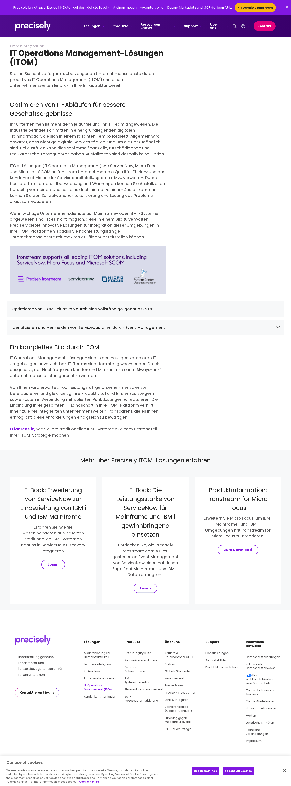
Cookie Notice (89, 782)
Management (174, 678)
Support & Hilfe (215, 660)
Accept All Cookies (238, 771)
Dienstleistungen (217, 653)
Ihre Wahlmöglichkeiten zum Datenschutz (259, 679)
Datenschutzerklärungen (263, 657)
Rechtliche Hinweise (255, 644)
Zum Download (238, 549)
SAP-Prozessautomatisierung (141, 698)
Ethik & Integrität (176, 700)
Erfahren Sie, (22, 429)
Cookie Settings (205, 771)
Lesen (53, 564)
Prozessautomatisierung (100, 678)
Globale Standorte (177, 671)
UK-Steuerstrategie (178, 729)
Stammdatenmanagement (144, 689)
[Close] (284, 770)
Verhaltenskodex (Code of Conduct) (178, 709)
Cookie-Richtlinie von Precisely (260, 692)
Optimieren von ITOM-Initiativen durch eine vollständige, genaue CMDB (82, 309)
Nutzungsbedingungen (261, 708)
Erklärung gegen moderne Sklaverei (178, 720)
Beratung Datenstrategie (135, 669)
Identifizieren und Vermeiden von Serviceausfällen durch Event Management (88, 327)
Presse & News (175, 685)
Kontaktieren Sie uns (37, 692)
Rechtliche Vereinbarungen (257, 732)
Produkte (120, 26)
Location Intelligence (98, 664)
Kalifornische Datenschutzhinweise (261, 666)
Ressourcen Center (150, 26)
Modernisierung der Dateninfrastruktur (97, 655)
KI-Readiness (93, 671)
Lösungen (92, 26)
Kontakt (265, 26)
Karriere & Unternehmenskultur (179, 655)
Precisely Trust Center (180, 693)
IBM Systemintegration (137, 680)
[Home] (33, 26)
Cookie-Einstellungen (260, 701)
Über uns (214, 26)
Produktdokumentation (221, 667)
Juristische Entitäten (260, 723)
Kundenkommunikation (100, 697)
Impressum (254, 741)
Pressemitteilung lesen (255, 7)
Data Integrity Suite (138, 653)
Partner (170, 664)
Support (191, 26)
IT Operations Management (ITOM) (99, 687)
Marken (251, 716)
